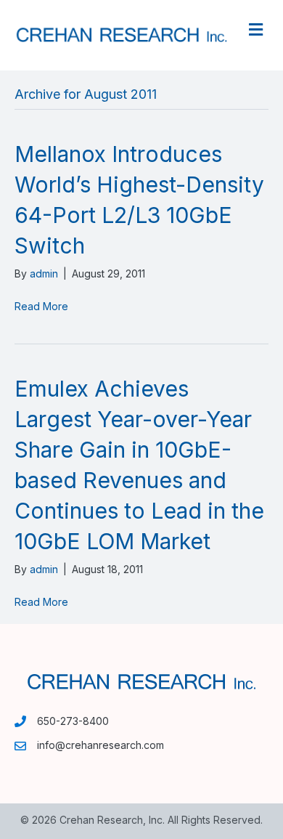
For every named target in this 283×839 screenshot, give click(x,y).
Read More (41, 306)
